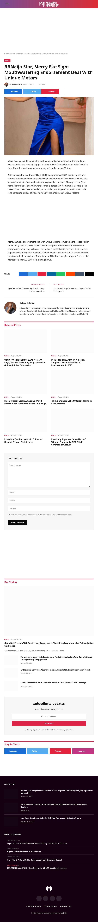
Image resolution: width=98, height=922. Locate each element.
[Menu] (7, 4)
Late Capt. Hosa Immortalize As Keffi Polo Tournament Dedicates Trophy (51, 818)
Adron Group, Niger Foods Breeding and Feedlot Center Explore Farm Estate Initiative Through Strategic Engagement (56, 658)
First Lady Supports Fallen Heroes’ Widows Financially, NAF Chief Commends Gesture (68, 442)
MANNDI (64, 913)
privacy (62, 730)
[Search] (91, 4)
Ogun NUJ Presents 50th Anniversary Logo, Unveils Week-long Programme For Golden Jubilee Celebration (25, 363)
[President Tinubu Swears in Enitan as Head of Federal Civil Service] (25, 420)
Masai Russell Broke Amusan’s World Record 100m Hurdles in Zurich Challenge (25, 402)
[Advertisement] (49, 30)
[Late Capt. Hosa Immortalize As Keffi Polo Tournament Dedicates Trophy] (11, 821)
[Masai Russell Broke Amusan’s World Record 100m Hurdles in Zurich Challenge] (25, 382)
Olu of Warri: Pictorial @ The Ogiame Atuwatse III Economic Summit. (34, 860)
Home (6, 54)
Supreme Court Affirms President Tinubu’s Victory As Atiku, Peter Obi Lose (37, 844)
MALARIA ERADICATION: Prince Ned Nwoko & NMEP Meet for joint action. (37, 868)
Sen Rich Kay (12, 865)
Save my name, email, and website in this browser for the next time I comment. (41, 515)
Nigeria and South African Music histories (24, 852)
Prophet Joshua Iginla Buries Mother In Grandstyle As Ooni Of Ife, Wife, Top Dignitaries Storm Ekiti (57, 791)
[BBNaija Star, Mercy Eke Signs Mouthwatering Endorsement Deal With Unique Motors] (49, 126)
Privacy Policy (33, 907)
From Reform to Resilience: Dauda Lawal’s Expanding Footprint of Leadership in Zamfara (54, 805)
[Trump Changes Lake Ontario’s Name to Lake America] (72, 382)
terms (54, 730)
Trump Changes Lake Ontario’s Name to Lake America (71, 402)
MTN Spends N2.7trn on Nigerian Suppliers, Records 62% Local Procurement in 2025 (68, 363)
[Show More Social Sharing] (62, 91)
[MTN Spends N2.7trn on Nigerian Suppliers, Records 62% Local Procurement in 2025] (72, 341)
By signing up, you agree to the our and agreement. (50, 730)
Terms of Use (50, 907)
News (7, 60)
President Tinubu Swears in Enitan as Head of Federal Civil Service (23, 440)
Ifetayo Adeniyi (17, 84)
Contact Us (66, 907)
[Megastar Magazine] (49, 4)
